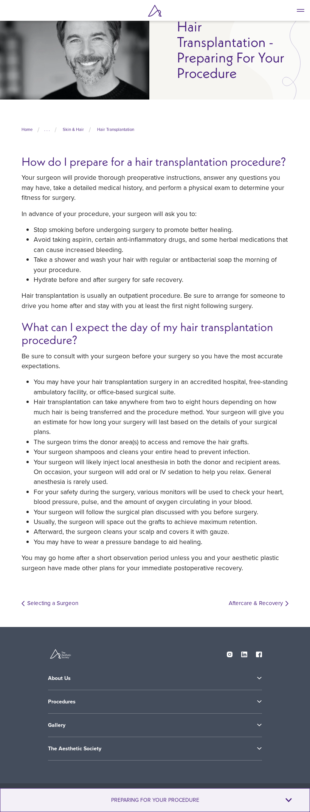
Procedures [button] (62, 701)
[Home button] (155, 10)
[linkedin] (244, 653)
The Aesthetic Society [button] (74, 748)
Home (27, 129)
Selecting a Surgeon (52, 603)
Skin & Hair (73, 129)
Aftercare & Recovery (256, 603)
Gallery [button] (56, 725)
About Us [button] (59, 678)
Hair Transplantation (115, 129)
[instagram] (230, 653)
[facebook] (259, 653)
